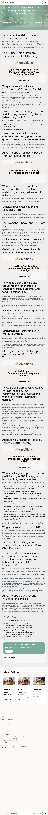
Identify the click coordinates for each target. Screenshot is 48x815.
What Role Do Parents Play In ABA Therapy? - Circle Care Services (19, 622)
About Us (14, 734)
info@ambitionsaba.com (6, 740)
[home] (8, 2)
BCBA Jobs (23, 736)
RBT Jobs (22, 734)
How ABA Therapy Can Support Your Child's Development (17, 620)
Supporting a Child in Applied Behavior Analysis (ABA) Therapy (18, 629)
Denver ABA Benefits (15, 747)
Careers (14, 742)
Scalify (10, 726)
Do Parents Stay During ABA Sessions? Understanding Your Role (19, 632)
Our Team (14, 744)
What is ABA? (15, 738)
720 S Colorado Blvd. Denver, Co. (6, 747)
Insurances (23, 742)
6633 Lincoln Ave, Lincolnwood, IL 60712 (6, 743)
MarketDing (15, 726)
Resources (23, 738)
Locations (22, 740)
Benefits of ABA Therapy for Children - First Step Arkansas (17, 636)
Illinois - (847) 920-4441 (6, 734)
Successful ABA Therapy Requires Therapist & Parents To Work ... (19, 627)
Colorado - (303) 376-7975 (6, 737)
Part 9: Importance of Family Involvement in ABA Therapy (17, 623)
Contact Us (9, 651)
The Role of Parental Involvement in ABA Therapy (15, 631)
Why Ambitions (15, 740)
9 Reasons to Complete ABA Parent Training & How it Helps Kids (19, 634)
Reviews (22, 744)
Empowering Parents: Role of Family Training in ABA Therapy (18, 625)
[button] (45, 2)
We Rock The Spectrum (23, 747)
